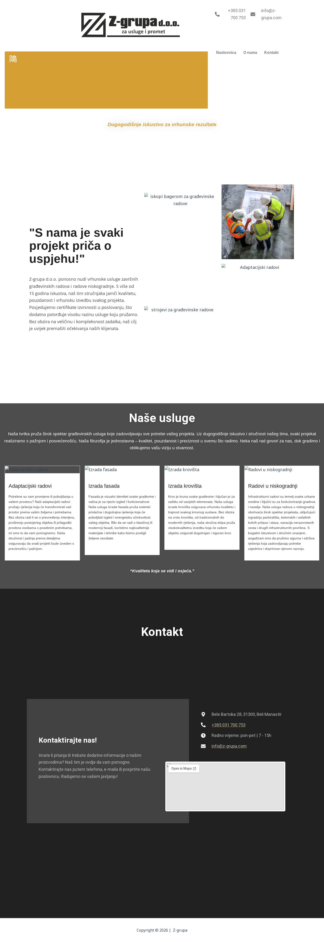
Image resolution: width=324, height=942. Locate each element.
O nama (250, 53)
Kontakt (271, 53)
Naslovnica (226, 53)
